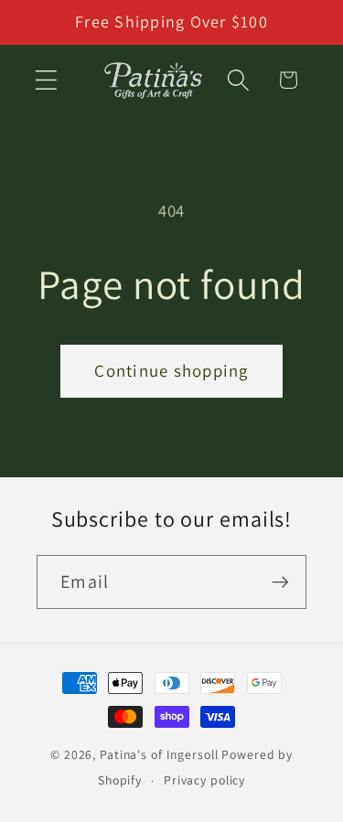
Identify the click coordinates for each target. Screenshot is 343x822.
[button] (46, 80)
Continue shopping (171, 370)
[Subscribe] (280, 581)
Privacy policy (204, 780)
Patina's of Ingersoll (159, 754)
